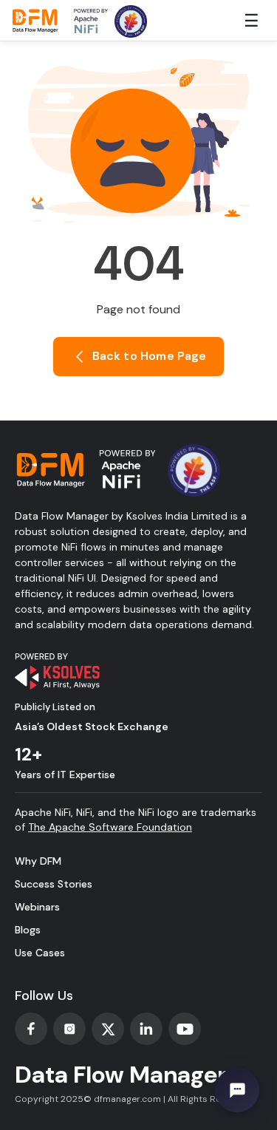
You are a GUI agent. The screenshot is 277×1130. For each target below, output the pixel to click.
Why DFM (38, 861)
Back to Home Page (147, 356)
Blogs (28, 929)
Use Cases (40, 952)
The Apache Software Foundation (110, 827)
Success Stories (53, 884)
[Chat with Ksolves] (237, 1090)
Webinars (37, 906)
